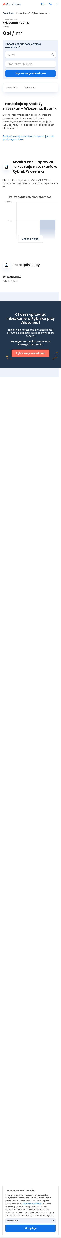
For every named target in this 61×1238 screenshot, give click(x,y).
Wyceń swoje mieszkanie (30, 73)
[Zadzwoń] (50, 4)
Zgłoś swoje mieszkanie (30, 353)
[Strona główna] (12, 4)
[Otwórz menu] (56, 4)
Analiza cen (29, 87)
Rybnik (35, 13)
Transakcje (11, 87)
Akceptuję (30, 1228)
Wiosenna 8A (12, 277)
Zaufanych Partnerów (32, 1203)
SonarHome (8, 13)
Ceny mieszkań (23, 13)
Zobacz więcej (30, 239)
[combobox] (28, 54)
